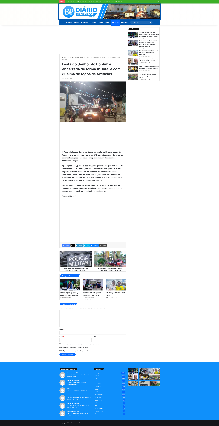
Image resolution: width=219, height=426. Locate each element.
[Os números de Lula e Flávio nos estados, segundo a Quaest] (133, 61)
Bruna (68, 388)
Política (101, 22)
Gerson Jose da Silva (73, 373)
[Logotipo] (109, 11)
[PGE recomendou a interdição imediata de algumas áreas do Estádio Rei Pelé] (133, 76)
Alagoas (76, 22)
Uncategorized (99, 411)
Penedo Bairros (99, 408)
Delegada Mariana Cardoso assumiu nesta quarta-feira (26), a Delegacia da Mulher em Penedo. (70, 293)
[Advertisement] (92, 39)
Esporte (94, 22)
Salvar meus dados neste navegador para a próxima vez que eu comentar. (81, 344)
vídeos (96, 413)
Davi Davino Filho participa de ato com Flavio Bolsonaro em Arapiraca (115, 293)
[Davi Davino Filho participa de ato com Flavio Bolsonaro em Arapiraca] (116, 284)
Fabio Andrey (125, 22)
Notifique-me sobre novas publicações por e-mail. (74, 351)
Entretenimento (99, 394)
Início (64, 57)
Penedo (68, 22)
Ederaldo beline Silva (73, 411)
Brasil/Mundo (85, 22)
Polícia (107, 22)
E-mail (61, 336)
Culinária (97, 403)
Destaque (97, 373)
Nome (61, 329)
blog (96, 405)
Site (95, 336)
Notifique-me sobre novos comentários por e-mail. (75, 347)
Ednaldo (69, 396)
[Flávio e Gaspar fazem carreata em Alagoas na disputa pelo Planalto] (133, 69)
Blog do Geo (115, 22)
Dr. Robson (98, 397)
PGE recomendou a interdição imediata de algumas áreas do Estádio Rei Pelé (147, 75)
